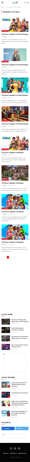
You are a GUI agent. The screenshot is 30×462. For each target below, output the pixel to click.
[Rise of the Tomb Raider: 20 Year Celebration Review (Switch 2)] (6, 413)
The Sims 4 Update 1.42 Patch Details (15, 65)
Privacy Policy (22, 453)
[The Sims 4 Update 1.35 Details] (15, 173)
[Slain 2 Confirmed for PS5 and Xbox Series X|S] (6, 347)
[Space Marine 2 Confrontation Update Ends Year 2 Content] (6, 338)
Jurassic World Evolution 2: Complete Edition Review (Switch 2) (19, 384)
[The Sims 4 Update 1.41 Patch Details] (15, 85)
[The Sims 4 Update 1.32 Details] (15, 232)
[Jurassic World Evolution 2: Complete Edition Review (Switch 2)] (6, 385)
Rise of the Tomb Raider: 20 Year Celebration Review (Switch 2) (19, 413)
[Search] (27, 2)
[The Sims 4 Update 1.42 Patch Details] (15, 54)
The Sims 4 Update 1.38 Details (13, 152)
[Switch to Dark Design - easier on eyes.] (25, 2)
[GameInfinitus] (15, 2)
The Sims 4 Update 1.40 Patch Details (15, 124)
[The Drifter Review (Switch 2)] (6, 395)
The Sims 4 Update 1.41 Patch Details (15, 95)
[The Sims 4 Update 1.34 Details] (15, 201)
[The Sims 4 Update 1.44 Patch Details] (15, 24)
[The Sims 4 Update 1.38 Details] (15, 142)
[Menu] (3, 2)
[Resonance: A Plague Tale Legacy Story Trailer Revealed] (6, 322)
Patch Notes (5, 31)
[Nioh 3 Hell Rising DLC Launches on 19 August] (6, 330)
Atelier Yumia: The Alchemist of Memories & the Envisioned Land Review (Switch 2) (19, 403)
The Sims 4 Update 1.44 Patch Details (15, 34)
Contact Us (13, 453)
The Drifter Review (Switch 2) (19, 393)
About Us (6, 453)
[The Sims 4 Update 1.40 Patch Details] (15, 114)
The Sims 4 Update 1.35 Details (13, 183)
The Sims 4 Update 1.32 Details (13, 242)
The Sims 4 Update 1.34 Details (13, 212)
